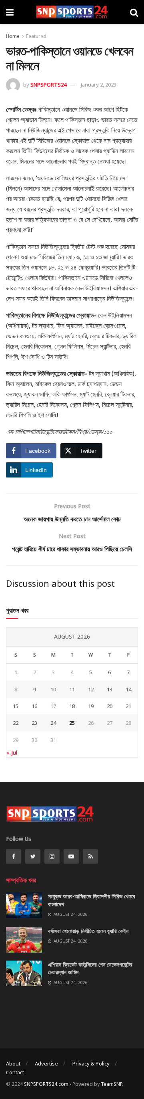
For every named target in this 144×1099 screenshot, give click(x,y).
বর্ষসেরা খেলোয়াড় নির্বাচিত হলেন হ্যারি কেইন (88, 931)
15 (15, 706)
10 (53, 689)
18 (72, 706)
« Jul (11, 752)
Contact (15, 1072)
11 (72, 689)
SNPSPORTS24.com (46, 1084)
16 (34, 706)
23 (34, 722)
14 (128, 689)
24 (53, 722)
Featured (36, 36)
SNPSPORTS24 (48, 84)
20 (109, 706)
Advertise (46, 1063)
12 (91, 689)
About (13, 1063)
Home (13, 36)
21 (128, 706)
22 (15, 722)
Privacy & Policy (91, 1063)
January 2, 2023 (98, 84)
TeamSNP (111, 1084)
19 (91, 706)
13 (109, 689)
